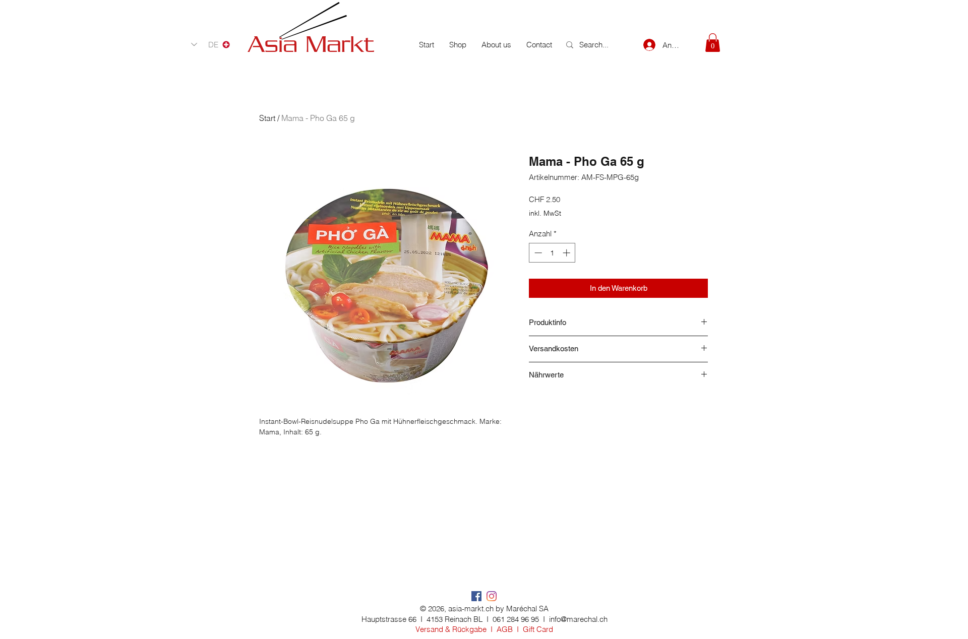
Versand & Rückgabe (451, 629)
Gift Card (538, 629)
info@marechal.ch (578, 619)
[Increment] (567, 252)
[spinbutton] (552, 252)
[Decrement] (537, 252)
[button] (712, 42)
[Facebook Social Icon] (476, 596)
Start (267, 118)
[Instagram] (492, 596)
